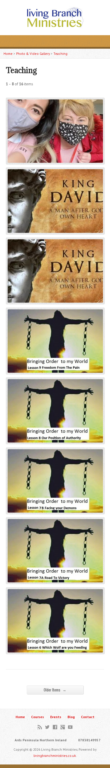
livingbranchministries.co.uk (54, 755)
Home (8, 53)
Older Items (55, 690)
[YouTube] (70, 727)
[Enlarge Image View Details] (55, 159)
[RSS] (40, 727)
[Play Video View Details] (55, 229)
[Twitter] (47, 727)
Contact (87, 717)
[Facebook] (55, 727)
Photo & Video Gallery (33, 53)
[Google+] (62, 727)
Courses (37, 717)
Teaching (60, 53)
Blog (71, 717)
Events (55, 717)
